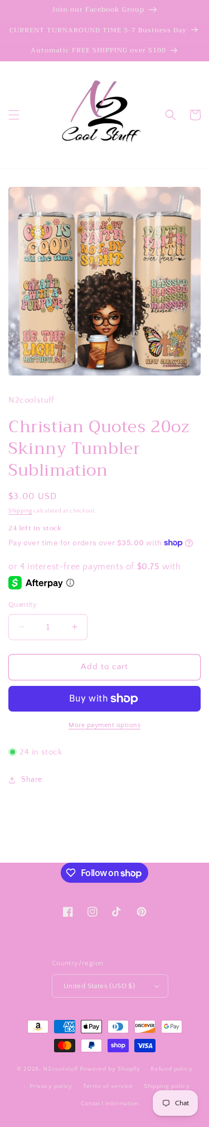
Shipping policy (167, 1086)
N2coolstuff (60, 1069)
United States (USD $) (99, 986)
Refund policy (171, 1069)
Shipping (20, 511)
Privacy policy (51, 1086)
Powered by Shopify (110, 1069)
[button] (14, 115)
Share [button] (31, 779)
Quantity (22, 604)
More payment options (104, 725)
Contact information (110, 1103)
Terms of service (108, 1086)
